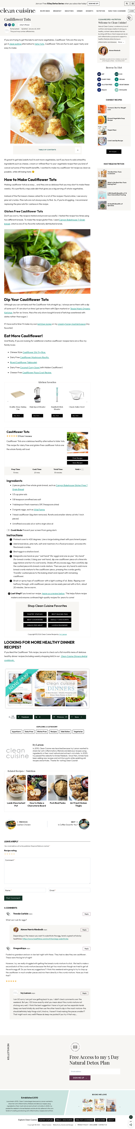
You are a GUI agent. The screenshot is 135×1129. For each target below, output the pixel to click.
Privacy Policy (83, 1125)
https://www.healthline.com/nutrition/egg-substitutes (45, 939)
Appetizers (16, 732)
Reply (87, 914)
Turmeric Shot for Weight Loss (117, 108)
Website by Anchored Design (63, 1125)
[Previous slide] (8, 401)
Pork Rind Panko (58, 803)
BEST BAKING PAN (60, 614)
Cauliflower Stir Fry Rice (34, 352)
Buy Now (17, 416)
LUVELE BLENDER (60, 625)
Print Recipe (77, 458)
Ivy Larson (15, 29)
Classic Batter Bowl (76, 407)
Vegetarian (78, 732)
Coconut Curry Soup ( (30, 367)
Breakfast (57, 11)
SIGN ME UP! (93, 4)
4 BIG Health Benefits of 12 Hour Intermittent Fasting (117, 194)
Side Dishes (65, 732)
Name (8, 890)
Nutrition (101, 11)
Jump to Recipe (25, 25)
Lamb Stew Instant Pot (16, 804)
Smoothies (69, 11)
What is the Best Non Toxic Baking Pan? (117, 183)
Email (53, 890)
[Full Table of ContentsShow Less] (78, 150)
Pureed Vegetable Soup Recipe (116, 119)
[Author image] (6, 30)
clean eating (15, 44)
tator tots (39, 44)
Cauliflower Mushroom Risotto (34, 357)
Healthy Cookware (84, 1120)
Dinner (79, 11)
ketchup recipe (45, 324)
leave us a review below (53, 593)
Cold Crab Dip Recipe (115, 141)
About (111, 1120)
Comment (10, 860)
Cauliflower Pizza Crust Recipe (37, 372)
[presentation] (16, 788)
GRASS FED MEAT (35, 625)
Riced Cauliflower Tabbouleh (23, 362)
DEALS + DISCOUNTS (60, 620)
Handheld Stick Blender (57, 408)
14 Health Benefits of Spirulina (115, 205)
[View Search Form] (126, 4)
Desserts (89, 11)
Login (131, 11)
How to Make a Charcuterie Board (37, 804)
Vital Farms (39, 509)
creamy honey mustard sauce (72, 324)
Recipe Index (45, 11)
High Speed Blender (38, 407)
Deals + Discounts (64, 1120)
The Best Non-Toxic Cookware (115, 173)
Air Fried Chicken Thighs (78, 804)
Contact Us (102, 1125)
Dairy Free (29, 732)
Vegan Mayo (112, 130)
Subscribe (100, 1120)
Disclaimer (93, 1125)
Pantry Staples (46, 1120)
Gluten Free (42, 732)
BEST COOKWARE (35, 620)
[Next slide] (86, 401)
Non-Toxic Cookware (117, 11)
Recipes (54, 732)
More (120, 42)
